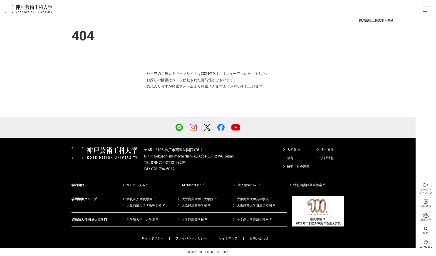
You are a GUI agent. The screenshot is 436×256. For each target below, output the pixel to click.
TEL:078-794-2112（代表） (166, 162)
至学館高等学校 (193, 219)
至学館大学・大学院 (140, 219)
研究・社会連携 (298, 166)
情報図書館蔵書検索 (307, 185)
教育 (290, 158)
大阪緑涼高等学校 (194, 205)
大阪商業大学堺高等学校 (143, 205)
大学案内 (293, 149)
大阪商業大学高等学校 (253, 199)
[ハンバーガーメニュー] (426, 9)
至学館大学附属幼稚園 (253, 219)
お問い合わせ (258, 238)
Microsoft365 (191, 185)
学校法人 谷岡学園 (139, 199)
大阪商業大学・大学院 (197, 199)
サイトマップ (228, 238)
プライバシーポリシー (191, 238)
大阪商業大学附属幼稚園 (254, 205)
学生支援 (327, 149)
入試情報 (327, 158)
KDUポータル (135, 185)
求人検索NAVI (247, 185)
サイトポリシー (152, 238)
